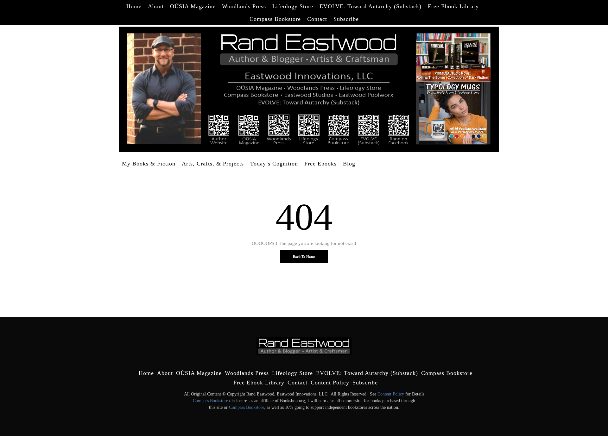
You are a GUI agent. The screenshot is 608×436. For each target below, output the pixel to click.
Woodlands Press (244, 6)
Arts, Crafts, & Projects (213, 163)
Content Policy (330, 382)
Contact (317, 19)
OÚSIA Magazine (193, 6)
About (156, 6)
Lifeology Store (292, 6)
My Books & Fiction (148, 163)
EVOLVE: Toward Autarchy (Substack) (370, 6)
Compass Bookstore (275, 19)
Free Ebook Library (453, 6)
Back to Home (304, 256)
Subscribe (346, 19)
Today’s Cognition (274, 163)
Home (134, 6)
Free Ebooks (320, 163)
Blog (349, 163)
